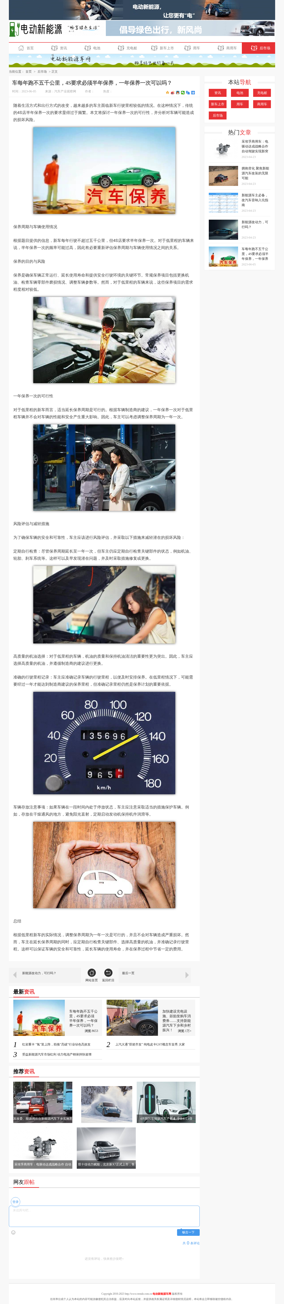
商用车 (231, 48)
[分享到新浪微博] (173, 92)
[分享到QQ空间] (168, 92)
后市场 (265, 48)
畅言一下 (188, 1232)
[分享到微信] (183, 92)
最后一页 (128, 973)
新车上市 (167, 48)
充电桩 (131, 48)
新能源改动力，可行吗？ (39, 973)
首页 (30, 48)
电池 (96, 48)
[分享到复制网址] (188, 92)
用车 (196, 48)
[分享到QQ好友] (178, 92)
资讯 (63, 48)
